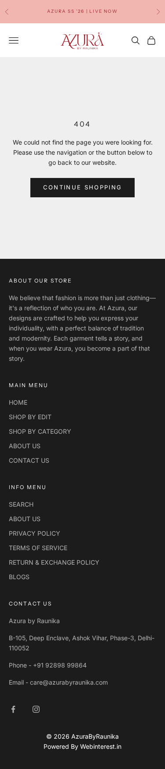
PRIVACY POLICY (34, 533)
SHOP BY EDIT (30, 417)
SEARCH (21, 504)
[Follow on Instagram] (36, 709)
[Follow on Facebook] (13, 709)
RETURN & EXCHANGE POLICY (54, 562)
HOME (18, 402)
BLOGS (19, 576)
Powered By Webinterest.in (82, 746)
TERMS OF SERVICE (38, 547)
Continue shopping (82, 187)
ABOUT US (24, 446)
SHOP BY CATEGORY (40, 431)
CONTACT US (29, 460)
